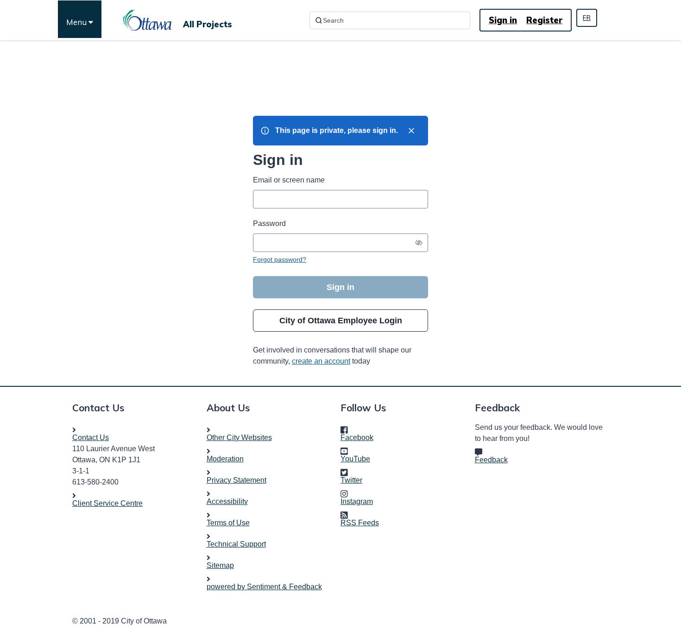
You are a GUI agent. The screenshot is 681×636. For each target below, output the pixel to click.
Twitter (354, 480)
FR (587, 17)
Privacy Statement (236, 480)
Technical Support (236, 544)
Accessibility (227, 501)
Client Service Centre (107, 503)
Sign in (503, 20)
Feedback (491, 460)
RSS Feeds (359, 523)
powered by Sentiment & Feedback (264, 587)
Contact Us (90, 437)
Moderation (225, 459)
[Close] (411, 130)
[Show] (419, 243)
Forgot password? (279, 259)
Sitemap (220, 565)
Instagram (359, 501)
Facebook (359, 437)
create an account (321, 361)
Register (544, 20)
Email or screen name (289, 180)
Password (269, 223)
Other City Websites (239, 437)
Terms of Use (228, 523)
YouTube (358, 459)
